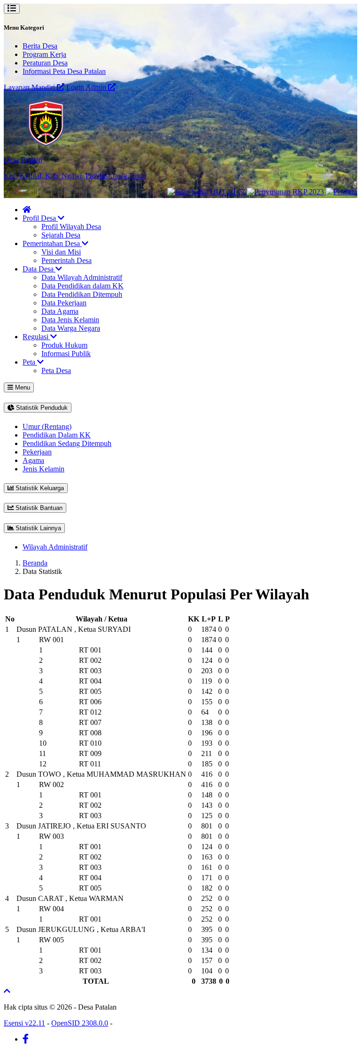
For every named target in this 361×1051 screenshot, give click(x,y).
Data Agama (59, 311)
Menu (21, 387)
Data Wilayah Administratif (81, 277)
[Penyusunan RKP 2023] (276, 192)
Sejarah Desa (60, 235)
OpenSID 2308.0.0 (79, 1023)
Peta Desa (56, 370)
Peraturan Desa (45, 63)
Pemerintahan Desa (52, 243)
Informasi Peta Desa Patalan (64, 71)
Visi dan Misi (61, 252)
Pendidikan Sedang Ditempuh (67, 443)
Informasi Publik (66, 354)
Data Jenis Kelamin (70, 320)
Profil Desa (40, 218)
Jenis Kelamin (43, 469)
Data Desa (39, 269)
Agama (33, 460)
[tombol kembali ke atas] (7, 991)
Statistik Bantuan (38, 507)
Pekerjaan (37, 452)
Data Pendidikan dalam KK (82, 286)
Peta (30, 362)
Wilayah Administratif (55, 547)
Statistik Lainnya (37, 528)
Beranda (35, 563)
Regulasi (36, 337)
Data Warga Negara (70, 328)
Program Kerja (44, 54)
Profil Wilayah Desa (71, 227)
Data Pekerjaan (63, 303)
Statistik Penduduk (41, 407)
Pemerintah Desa (66, 260)
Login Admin (87, 87)
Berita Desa (40, 46)
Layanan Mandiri (30, 87)
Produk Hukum (64, 345)
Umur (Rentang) (47, 426)
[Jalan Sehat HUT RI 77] (197, 192)
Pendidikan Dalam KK (57, 435)
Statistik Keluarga (39, 488)
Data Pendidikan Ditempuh (81, 294)
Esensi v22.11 (24, 1023)
